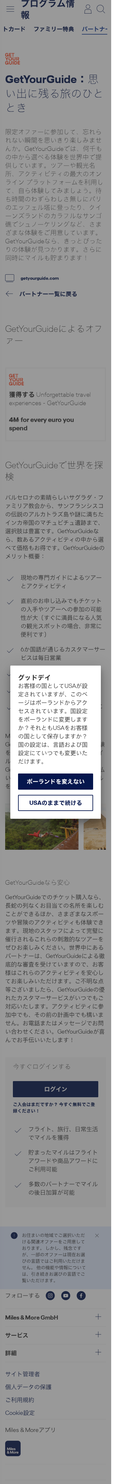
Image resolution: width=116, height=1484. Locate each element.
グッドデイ (34, 677)
